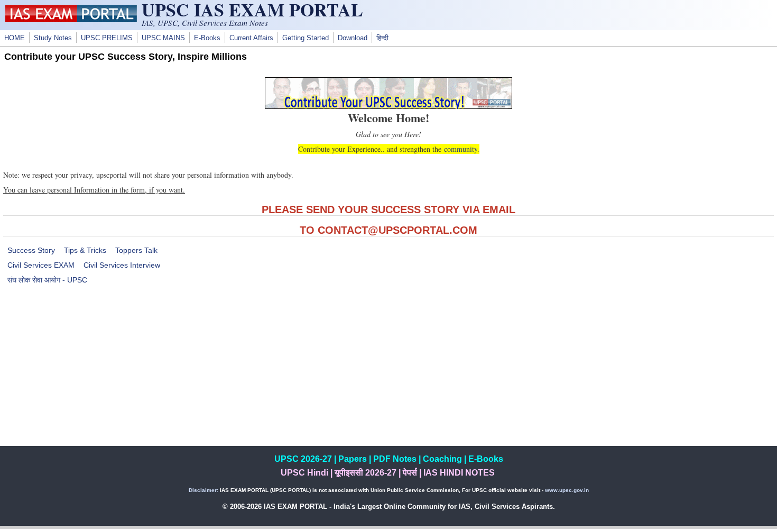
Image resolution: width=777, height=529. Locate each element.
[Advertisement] (388, 372)
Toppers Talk (136, 250)
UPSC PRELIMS (107, 38)
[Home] (71, 19)
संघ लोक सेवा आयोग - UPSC (47, 280)
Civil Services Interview (122, 265)
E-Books (207, 38)
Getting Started (305, 38)
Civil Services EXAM (41, 265)
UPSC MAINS (163, 38)
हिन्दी (382, 38)
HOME (14, 38)
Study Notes (53, 38)
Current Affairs (251, 38)
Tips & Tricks (85, 250)
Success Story (31, 250)
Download (352, 38)
